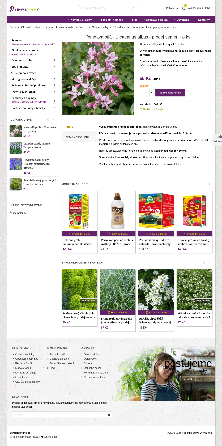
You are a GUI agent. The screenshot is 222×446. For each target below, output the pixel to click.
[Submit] (134, 8)
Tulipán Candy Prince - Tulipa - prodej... (37, 145)
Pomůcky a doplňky (28, 99)
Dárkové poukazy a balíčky (28, 108)
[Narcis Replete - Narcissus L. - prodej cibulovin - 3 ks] (16, 131)
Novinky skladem (81, 19)
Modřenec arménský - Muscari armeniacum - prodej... (37, 163)
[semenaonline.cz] (30, 8)
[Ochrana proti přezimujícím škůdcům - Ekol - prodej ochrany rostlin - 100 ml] (79, 211)
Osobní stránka (92, 354)
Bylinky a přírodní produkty (28, 85)
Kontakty (204, 19)
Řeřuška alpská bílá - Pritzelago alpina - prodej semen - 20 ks (155, 322)
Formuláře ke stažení (62, 363)
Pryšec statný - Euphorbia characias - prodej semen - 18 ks (79, 317)
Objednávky (90, 358)
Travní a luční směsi (23, 91)
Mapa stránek (23, 367)
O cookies (21, 377)
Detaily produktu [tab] (77, 137)
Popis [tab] (69, 127)
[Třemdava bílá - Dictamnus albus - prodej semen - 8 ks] (98, 78)
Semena (32, 42)
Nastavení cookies (94, 377)
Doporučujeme (21, 119)
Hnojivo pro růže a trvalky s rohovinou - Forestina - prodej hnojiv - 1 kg (194, 244)
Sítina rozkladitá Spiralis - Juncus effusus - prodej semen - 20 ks (117, 322)
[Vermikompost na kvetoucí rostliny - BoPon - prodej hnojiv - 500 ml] (117, 211)
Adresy (88, 363)
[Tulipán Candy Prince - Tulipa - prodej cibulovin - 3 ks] (16, 148)
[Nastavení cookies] (82, 377)
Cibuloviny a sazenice (25, 52)
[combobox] (105, 8)
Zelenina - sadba (21, 60)
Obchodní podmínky (26, 358)
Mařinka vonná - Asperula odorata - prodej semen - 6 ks (194, 317)
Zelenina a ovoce (25, 73)
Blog (134, 19)
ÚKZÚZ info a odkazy (27, 381)
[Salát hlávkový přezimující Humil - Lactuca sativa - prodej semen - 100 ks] (16, 184)
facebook (188, 379)
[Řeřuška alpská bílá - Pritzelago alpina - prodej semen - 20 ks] (156, 289)
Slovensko (183, 19)
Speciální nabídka (112, 19)
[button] (47, 119)
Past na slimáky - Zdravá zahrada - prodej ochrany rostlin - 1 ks (154, 244)
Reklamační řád (24, 363)
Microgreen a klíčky (23, 79)
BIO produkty (19, 66)
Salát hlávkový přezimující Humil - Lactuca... (39, 182)
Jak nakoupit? (57, 354)
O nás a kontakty (25, 354)
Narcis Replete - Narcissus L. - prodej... (39, 129)
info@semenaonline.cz (26, 436)
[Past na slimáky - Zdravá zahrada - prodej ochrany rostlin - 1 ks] (156, 211)
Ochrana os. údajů (25, 372)
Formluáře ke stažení (96, 372)
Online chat (50, 436)
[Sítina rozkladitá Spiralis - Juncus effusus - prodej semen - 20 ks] (117, 289)
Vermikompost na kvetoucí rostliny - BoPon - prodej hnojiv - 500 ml (117, 244)
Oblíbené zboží (92, 367)
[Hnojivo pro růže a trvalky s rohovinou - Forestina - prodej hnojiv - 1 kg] (194, 211)
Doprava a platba (157, 19)
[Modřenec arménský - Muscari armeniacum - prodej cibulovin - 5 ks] (16, 164)
